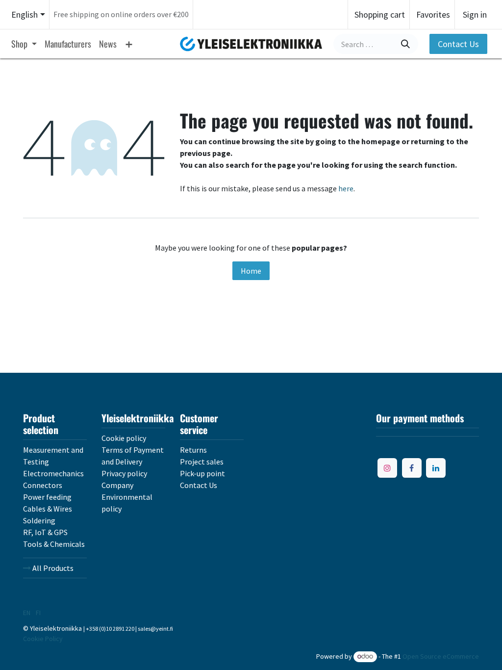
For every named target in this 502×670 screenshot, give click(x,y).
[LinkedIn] (436, 468)
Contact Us (458, 44)
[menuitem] (24, 43)
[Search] (405, 44)
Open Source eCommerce (440, 656)
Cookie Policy (43, 638)
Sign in (475, 14)
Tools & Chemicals (54, 544)
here (345, 188)
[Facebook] (412, 468)
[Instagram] (387, 468)
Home (251, 271)
